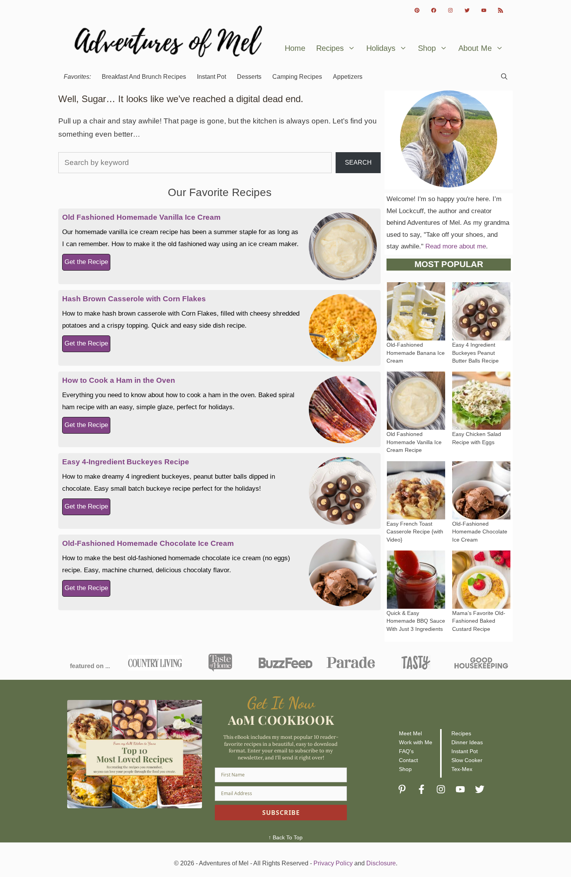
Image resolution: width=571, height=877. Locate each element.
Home (295, 48)
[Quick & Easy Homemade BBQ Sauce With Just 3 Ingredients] (416, 602)
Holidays (380, 48)
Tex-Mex (461, 769)
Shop (427, 48)
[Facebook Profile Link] (433, 10)
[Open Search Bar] (504, 77)
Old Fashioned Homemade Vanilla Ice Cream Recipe (414, 442)
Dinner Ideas (467, 742)
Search (358, 162)
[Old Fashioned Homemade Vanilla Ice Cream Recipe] (416, 423)
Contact (408, 760)
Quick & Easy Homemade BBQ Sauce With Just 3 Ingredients (415, 621)
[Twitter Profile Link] (467, 10)
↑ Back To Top (285, 837)
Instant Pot (211, 76)
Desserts (249, 76)
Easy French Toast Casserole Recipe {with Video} (414, 532)
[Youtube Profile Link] (483, 10)
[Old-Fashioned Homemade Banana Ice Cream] (416, 334)
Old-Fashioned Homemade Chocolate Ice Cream (148, 543)
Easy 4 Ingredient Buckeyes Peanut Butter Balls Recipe (475, 353)
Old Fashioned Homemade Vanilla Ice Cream (141, 217)
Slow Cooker (466, 760)
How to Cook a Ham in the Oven (118, 380)
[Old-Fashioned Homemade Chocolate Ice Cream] (481, 513)
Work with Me (415, 742)
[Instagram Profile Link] (450, 10)
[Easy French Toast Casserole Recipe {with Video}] (416, 513)
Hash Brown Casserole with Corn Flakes (134, 299)
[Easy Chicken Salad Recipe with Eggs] (481, 423)
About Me (475, 48)
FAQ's (406, 751)
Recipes (330, 48)
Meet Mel (410, 733)
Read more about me (455, 246)
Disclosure (381, 863)
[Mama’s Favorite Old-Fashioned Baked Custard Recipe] (481, 602)
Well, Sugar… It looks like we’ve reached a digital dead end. (180, 99)
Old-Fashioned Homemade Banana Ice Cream (415, 353)
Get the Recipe (86, 262)
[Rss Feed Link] (500, 10)
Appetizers (347, 76)
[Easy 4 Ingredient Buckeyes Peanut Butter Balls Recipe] (481, 334)
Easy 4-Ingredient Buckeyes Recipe (125, 462)
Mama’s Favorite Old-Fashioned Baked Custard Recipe (478, 621)
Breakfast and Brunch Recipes (144, 76)
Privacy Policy (333, 863)
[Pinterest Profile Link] (417, 10)
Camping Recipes (297, 76)
